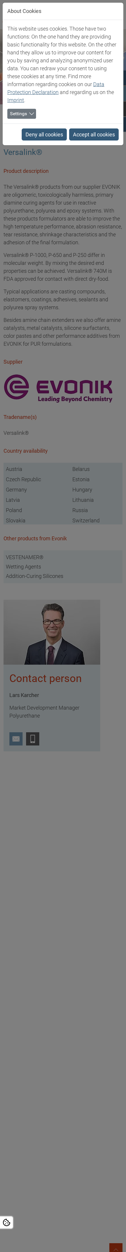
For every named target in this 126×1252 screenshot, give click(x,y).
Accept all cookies (94, 134)
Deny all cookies (44, 134)
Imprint (15, 100)
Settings (18, 113)
